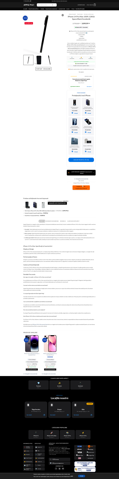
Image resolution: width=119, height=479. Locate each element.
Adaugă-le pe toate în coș (57, 203)
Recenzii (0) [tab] (63, 221)
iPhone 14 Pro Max (89, 14)
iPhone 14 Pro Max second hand (40, 324)
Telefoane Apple (33, 9)
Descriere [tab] (42, 221)
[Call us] (29, 1)
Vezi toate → (89, 86)
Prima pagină (72, 14)
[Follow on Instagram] (25, 1)
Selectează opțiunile (32, 369)
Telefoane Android (51, 9)
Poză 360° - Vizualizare (43, 69)
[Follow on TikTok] (26, 1)
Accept (81, 476)
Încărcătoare (80, 9)
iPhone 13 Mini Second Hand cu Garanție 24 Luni (50, 354)
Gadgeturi (62, 9)
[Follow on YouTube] (30, 1)
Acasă (25, 9)
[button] (81, 5)
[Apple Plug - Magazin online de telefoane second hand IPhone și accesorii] (29, 5)
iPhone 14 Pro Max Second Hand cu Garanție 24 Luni (31, 354)
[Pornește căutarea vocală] (52, 5)
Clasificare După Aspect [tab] (73, 221)
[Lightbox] (63, 15)
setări (72, 476)
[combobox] (47, 4)
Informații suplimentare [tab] (52, 221)
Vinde (42, 9)
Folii (73, 9)
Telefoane (80, 14)
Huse (67, 9)
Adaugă (76, 113)
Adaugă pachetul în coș (81, 160)
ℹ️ (86, 33)
